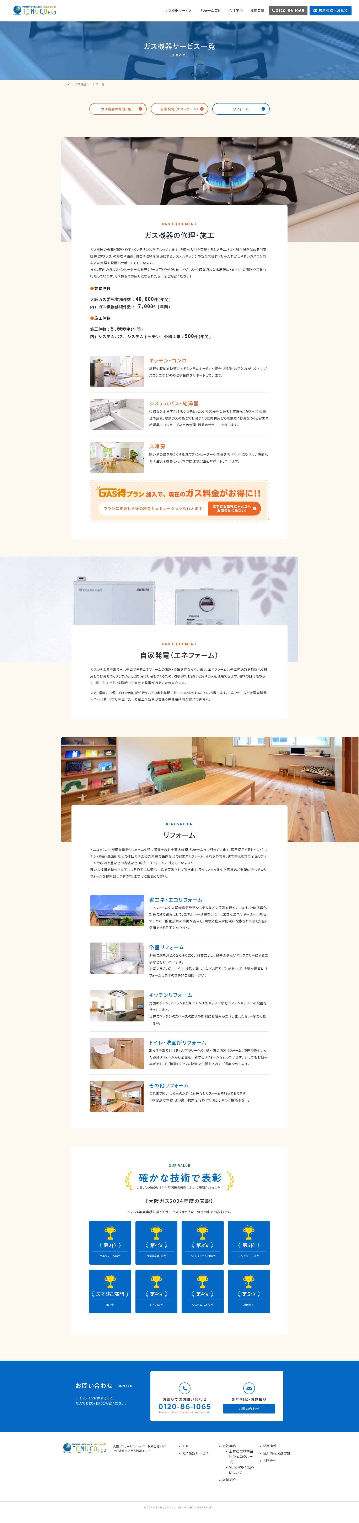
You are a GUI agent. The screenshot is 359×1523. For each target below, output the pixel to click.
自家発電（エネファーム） (179, 108)
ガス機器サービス (178, 10)
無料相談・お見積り (249, 1399)
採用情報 (257, 10)
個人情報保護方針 (276, 1453)
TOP (66, 84)
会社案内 (236, 10)
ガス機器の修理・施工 (118, 108)
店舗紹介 (229, 1479)
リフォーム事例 (210, 10)
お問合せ (269, 1460)
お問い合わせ (249, 1408)
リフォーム (241, 108)
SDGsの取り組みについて (241, 1469)
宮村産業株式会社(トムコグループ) (241, 1456)
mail (331, 10)
